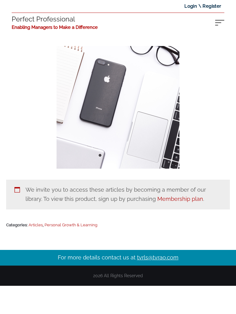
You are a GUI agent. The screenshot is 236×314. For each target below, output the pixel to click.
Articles (36, 225)
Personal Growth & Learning (71, 225)
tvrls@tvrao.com (158, 257)
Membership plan (180, 199)
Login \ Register (202, 6)
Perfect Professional (43, 19)
